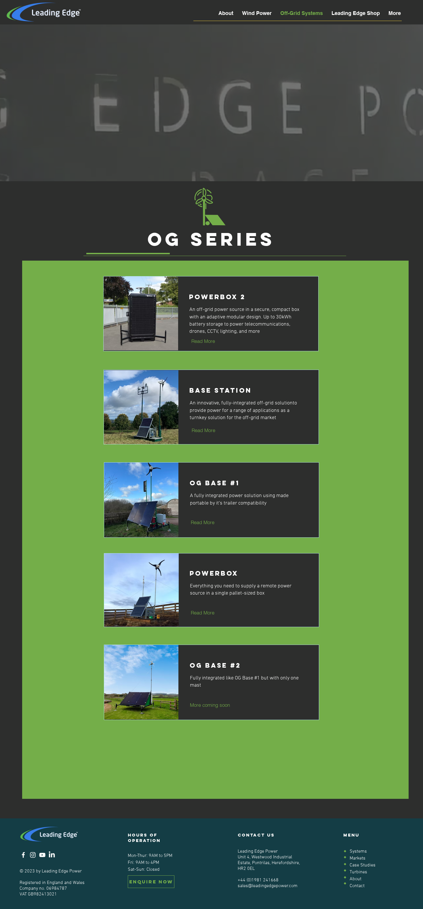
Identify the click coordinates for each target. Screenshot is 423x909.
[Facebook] (23, 855)
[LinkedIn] (52, 855)
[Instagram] (33, 855)
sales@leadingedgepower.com (268, 886)
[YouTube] (42, 855)
